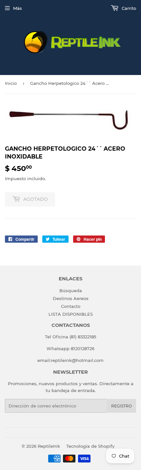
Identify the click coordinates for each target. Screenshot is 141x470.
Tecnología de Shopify (90, 446)
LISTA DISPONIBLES (71, 314)
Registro (121, 406)
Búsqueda (70, 290)
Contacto (70, 306)
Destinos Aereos (71, 298)
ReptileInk (49, 446)
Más (17, 8)
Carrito (128, 8)
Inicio (11, 83)
